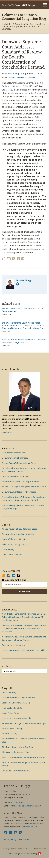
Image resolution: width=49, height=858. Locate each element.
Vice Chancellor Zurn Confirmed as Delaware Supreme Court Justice (24, 341)
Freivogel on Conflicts (12, 708)
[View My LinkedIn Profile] (13, 575)
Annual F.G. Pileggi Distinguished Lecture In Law (24, 486)
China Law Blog (9, 692)
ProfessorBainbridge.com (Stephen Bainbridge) (24, 723)
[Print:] (3, 258)
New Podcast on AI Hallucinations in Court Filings (24, 650)
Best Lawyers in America (13, 645)
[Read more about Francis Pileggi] (17, 284)
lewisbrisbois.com (29, 826)
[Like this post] (18, 258)
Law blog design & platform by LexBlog (23, 853)
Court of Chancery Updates (14, 539)
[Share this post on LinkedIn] (22, 258)
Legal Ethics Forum (10, 713)
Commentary (8, 549)
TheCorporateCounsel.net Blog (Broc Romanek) (24, 757)
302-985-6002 (17, 802)
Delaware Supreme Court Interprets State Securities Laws (22, 310)
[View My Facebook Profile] (8, 575)
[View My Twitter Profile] (18, 575)
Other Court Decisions (12, 554)
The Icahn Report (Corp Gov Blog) (17, 747)
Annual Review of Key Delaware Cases (19, 528)
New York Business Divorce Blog (17, 718)
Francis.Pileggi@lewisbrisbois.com (26, 805)
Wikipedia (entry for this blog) (16, 770)
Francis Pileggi (12, 73)
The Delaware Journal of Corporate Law (20, 481)
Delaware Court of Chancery (15, 457)
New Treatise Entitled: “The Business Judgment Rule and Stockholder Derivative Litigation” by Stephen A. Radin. (23, 616)
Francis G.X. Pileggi (25, 5)
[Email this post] (9, 258)
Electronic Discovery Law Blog (16, 702)
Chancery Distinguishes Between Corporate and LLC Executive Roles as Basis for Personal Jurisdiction (24, 628)
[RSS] (3, 575)
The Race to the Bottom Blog (15, 752)
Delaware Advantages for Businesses (19, 491)
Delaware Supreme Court (13, 452)
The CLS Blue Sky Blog (12, 728)
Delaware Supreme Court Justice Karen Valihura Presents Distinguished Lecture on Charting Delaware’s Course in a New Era (23, 325)
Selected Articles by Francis (14, 544)
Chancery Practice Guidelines (15, 476)
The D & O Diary (9, 733)
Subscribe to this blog (15, 580)
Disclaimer (24, 839)
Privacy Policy (10, 839)
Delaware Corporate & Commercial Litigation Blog (24, 17)
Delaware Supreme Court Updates (22, 77)
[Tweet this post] (13, 258)
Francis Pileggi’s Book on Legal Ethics (19, 463)
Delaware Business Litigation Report (19, 697)
